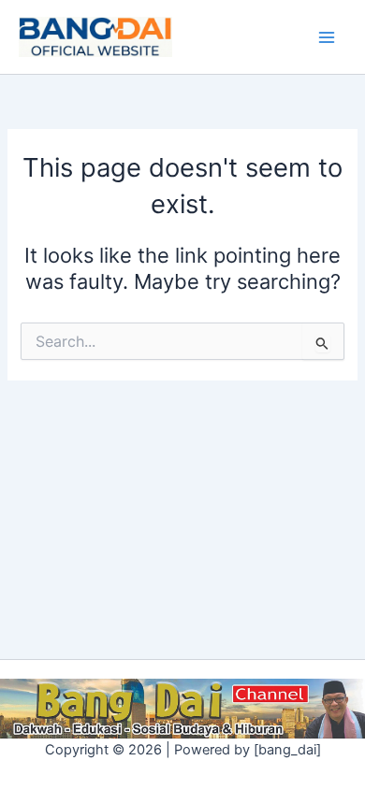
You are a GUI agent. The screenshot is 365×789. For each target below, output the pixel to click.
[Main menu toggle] (326, 37)
